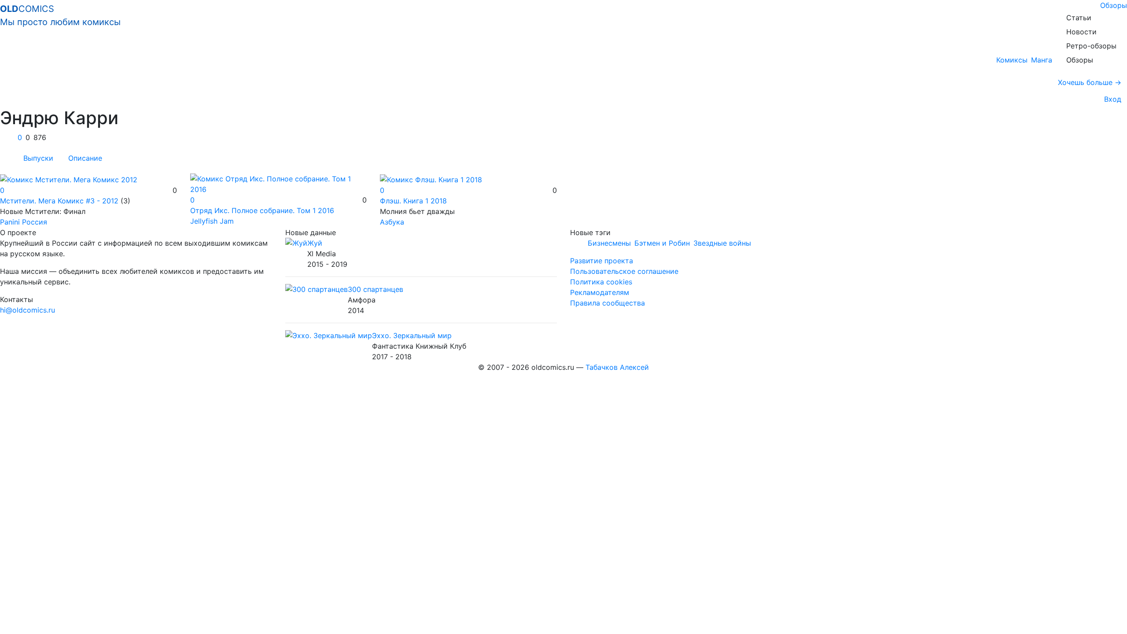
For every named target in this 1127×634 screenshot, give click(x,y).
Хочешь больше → (1089, 82)
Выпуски (38, 158)
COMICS (60, 15)
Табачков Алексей (617, 367)
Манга (1041, 59)
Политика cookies (601, 281)
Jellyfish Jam (212, 221)
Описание (85, 158)
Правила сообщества (607, 303)
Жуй (314, 243)
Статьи (1078, 17)
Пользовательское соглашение (624, 271)
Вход (1110, 99)
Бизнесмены (609, 243)
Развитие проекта (601, 260)
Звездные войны (722, 243)
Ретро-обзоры (1091, 45)
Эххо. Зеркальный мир (412, 335)
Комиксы (1012, 59)
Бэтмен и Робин (662, 243)
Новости (1081, 31)
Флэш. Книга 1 (413, 200)
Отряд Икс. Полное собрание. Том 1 (262, 210)
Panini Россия (23, 221)
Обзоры (1113, 5)
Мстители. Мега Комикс (59, 200)
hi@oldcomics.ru (27, 310)
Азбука (392, 221)
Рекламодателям (599, 292)
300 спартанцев (375, 289)
